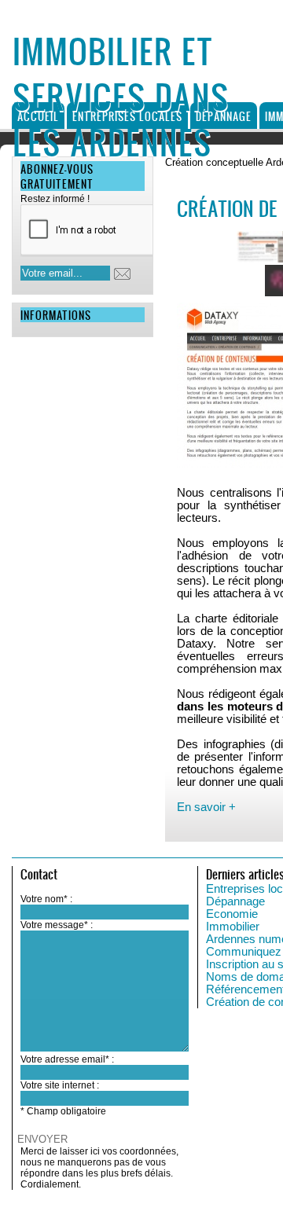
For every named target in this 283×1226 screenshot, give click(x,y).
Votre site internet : (59, 1085)
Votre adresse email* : (67, 1059)
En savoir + (206, 807)
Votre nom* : (46, 899)
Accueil (38, 115)
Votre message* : (56, 925)
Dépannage (224, 115)
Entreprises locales (127, 115)
